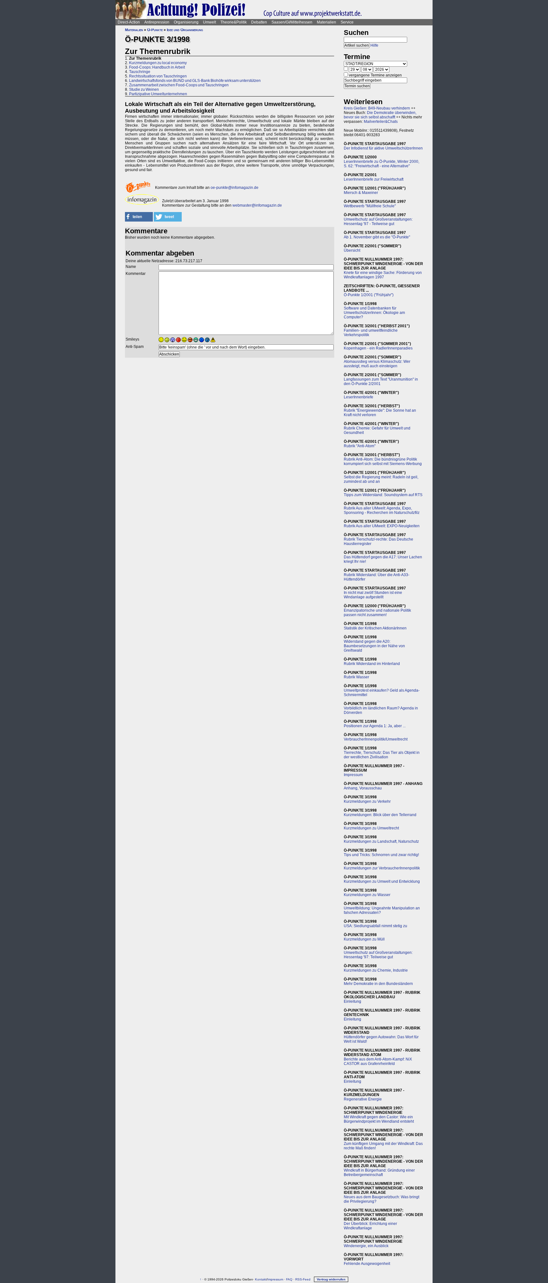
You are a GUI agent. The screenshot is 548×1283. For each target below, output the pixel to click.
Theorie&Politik (233, 22)
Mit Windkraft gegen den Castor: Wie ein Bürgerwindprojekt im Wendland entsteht (379, 1119)
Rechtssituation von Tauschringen (158, 76)
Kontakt (260, 1279)
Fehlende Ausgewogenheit (367, 1263)
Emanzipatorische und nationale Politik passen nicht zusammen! (377, 612)
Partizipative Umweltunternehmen (158, 94)
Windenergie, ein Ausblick (366, 1246)
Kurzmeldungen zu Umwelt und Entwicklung (382, 881)
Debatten (259, 22)
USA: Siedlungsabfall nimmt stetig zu (375, 926)
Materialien (326, 22)
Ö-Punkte (155, 30)
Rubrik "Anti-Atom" (359, 446)
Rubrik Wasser (356, 677)
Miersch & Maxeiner (361, 192)
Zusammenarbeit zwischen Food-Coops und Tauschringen (179, 85)
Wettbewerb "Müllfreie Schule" (370, 206)
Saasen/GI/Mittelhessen (291, 22)
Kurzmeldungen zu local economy (158, 63)
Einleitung (352, 1001)
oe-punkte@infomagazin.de (234, 187)
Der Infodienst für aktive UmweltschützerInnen (383, 148)
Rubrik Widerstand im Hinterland (372, 663)
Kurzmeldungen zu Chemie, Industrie (376, 970)
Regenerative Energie (363, 1099)
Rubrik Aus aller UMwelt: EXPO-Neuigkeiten (382, 526)
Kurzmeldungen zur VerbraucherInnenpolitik (382, 868)
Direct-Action (129, 22)
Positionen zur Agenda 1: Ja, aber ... (375, 726)
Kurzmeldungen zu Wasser (367, 895)
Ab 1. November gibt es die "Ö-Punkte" (377, 237)
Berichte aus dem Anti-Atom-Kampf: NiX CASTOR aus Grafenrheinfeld (378, 1061)
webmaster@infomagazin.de (257, 205)
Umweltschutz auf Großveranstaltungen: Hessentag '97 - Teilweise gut (378, 221)
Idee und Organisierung (185, 30)
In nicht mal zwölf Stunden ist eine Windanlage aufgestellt (373, 594)
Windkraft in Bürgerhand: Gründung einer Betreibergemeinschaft (379, 1172)
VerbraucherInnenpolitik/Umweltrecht (376, 739)
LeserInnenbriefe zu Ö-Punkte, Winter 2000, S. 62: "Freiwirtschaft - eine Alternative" (381, 163)
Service (347, 22)
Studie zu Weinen (144, 89)
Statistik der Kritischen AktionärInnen (375, 628)
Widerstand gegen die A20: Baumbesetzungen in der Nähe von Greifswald (374, 646)
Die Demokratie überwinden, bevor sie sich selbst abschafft (380, 114)
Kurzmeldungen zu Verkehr (367, 801)
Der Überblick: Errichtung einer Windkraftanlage (370, 1225)
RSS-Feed (302, 1279)
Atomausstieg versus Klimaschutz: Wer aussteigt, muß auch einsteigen (377, 363)
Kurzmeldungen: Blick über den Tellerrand (380, 815)
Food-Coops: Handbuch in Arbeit (157, 67)
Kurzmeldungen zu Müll (364, 939)
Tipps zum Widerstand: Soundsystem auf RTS (383, 495)
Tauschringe (139, 72)
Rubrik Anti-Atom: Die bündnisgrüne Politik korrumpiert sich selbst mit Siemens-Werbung (383, 461)
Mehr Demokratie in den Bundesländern (378, 983)
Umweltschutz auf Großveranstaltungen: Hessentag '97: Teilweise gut (378, 954)
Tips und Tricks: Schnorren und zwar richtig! (381, 855)
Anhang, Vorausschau (363, 788)
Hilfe (374, 45)
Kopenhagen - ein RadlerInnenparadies (378, 348)
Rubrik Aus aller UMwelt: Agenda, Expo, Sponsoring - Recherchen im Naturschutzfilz (382, 510)
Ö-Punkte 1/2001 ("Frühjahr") (369, 295)
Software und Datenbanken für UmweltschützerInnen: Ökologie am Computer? (374, 312)
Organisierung (186, 22)
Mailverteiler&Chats (381, 121)
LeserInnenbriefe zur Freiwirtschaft (373, 179)
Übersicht (352, 250)
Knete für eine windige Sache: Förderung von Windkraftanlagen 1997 (383, 274)
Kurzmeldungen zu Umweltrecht (371, 828)
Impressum (353, 775)
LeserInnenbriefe (358, 397)
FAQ (289, 1279)
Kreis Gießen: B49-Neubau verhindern (377, 108)
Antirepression (156, 22)
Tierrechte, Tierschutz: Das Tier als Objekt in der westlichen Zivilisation (382, 754)
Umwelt (209, 22)
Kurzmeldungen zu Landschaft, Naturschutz (381, 841)
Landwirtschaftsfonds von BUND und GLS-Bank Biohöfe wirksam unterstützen (195, 80)
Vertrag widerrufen (331, 1279)
